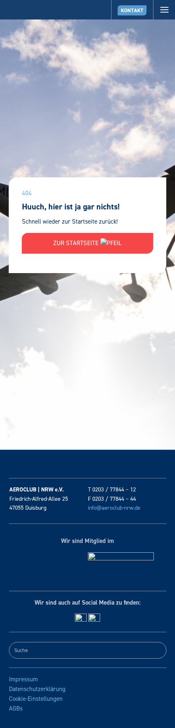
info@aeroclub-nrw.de (114, 508)
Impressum (23, 679)
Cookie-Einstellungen (36, 699)
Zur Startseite (76, 243)
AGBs (16, 708)
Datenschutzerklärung (37, 689)
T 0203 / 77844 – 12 (112, 489)
